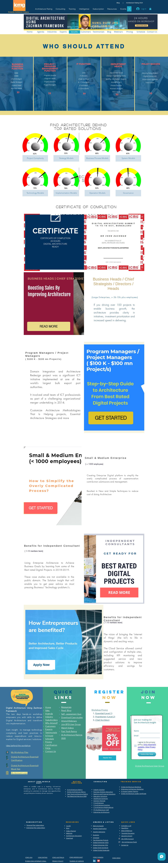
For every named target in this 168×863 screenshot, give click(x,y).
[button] (43, 8)
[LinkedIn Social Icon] (94, 860)
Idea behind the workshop (18, 745)
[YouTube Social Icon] (98, 860)
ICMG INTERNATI (36, 861)
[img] (35, 147)
